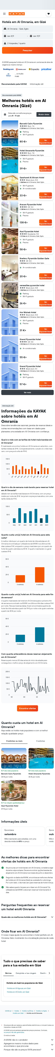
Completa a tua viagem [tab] (26, 973)
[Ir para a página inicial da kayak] (17, 13)
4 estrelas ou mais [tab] (14, 741)
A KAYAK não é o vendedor (16, 1040)
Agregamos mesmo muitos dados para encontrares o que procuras (21, 1044)
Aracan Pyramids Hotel (31, 204)
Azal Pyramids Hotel (29, 231)
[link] (27, 708)
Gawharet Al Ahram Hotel (32, 177)
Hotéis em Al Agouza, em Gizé (19, 988)
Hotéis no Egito (41, 1011)
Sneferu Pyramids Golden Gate (34, 258)
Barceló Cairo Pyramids (31, 123)
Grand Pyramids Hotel (30, 339)
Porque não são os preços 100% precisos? (22, 1049)
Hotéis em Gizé (18, 1013)
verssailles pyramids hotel (32, 285)
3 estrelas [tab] (40, 741)
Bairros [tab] (8, 973)
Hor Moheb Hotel (28, 312)
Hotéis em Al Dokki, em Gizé (18, 992)
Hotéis (16, 1011)
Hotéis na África (27, 1011)
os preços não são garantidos (14, 1032)
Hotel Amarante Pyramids (32, 150)
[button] (4, 14)
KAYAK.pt (8, 1011)
